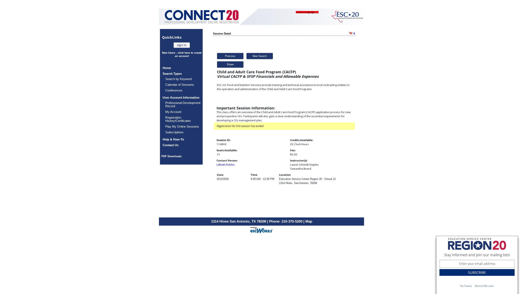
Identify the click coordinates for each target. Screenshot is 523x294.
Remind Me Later (484, 286)
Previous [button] (230, 56)
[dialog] (477, 265)
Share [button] (230, 64)
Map (308, 221)
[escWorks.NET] (261, 230)
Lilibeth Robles (226, 164)
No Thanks (466, 286)
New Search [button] (260, 56)
